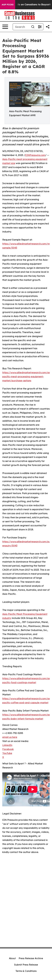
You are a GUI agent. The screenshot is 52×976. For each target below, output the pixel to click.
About (12, 958)
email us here (9, 737)
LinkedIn (7, 745)
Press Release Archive (31, 958)
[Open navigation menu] (5, 27)
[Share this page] (48, 27)
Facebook (8, 749)
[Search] (32, 26)
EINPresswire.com (35, 155)
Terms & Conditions (26, 971)
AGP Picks (7, 4)
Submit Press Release (26, 964)
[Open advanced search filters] (39, 26)
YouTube (7, 753)
